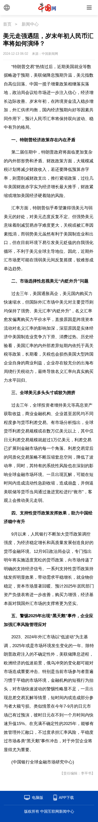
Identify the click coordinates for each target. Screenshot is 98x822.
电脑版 (37, 797)
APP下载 (66, 797)
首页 (7, 24)
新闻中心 (30, 24)
